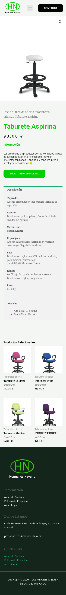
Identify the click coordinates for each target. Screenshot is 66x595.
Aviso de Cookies (14, 497)
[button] (30, 8)
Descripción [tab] (14, 189)
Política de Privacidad (16, 501)
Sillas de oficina (24, 112)
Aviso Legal (10, 505)
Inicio (7, 112)
